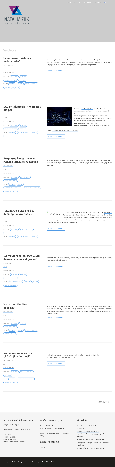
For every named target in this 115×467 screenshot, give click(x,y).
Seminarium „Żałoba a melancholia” (17, 59)
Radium (53, 462)
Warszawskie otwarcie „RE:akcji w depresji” (18, 354)
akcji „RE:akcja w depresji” (64, 306)
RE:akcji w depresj (87, 108)
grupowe (23, 76)
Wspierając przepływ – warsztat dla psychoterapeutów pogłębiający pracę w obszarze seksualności (92, 433)
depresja (12, 84)
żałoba (16, 87)
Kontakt (98, 2)
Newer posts (105, 401)
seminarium (8, 87)
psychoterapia (24, 177)
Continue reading (56, 71)
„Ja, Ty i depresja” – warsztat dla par (22, 108)
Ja (74, 2)
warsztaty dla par (10, 136)
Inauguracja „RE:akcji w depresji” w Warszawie (18, 212)
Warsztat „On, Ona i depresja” (16, 306)
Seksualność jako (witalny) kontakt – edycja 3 (91, 439)
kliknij (42, 436)
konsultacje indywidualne (13, 188)
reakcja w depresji (31, 84)
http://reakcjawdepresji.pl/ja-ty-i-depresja (65, 130)
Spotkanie (87, 2)
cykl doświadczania (15, 281)
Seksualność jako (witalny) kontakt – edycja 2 (91, 448)
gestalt (20, 84)
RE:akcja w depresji (11, 80)
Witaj (69, 2)
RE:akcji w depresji (61, 60)
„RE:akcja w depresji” (64, 258)
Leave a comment (8, 72)
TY (79, 2)
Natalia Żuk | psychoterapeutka (23, 462)
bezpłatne (14, 76)
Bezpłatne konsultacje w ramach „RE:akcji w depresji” (22, 160)
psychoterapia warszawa (32, 188)
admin (5, 69)
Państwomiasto (54, 357)
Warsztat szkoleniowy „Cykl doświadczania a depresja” (21, 257)
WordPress (42, 462)
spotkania (23, 80)
